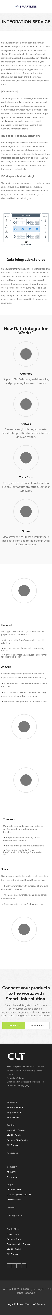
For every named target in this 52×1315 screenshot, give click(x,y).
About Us (11, 1172)
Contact (11, 1207)
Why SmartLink (14, 1112)
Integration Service (16, 1130)
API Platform (13, 1145)
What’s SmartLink (15, 1107)
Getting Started (15, 1215)
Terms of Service (35, 1304)
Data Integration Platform (19, 1195)
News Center (13, 1177)
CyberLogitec (13, 1234)
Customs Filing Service (17, 1140)
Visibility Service (14, 1135)
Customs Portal (14, 1189)
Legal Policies (15, 1304)
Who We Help (13, 1117)
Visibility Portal (14, 1199)
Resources (12, 1153)
